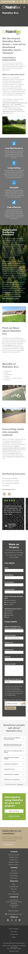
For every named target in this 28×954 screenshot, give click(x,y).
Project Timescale (10, 635)
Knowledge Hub (12, 453)
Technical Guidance (13, 894)
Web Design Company (14, 951)
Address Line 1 (9, 642)
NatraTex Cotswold (13, 855)
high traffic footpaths (8, 269)
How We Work (14, 873)
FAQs (13, 891)
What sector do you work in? (13, 609)
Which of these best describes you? (14, 597)
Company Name (10, 589)
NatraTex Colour (13, 857)
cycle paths (19, 269)
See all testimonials (8, 489)
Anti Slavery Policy (14, 934)
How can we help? (10, 664)
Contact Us (20, 784)
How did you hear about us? (13, 679)
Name (7, 568)
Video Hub (14, 889)
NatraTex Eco (13, 859)
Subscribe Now (8, 844)
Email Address (9, 575)
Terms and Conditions (13, 928)
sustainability (9, 282)
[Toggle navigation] (24, 7)
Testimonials (13, 878)
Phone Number (10, 582)
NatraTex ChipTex (14, 862)
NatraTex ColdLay (13, 448)
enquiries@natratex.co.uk (14, 914)
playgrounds (18, 456)
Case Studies (14, 875)
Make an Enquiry (14, 811)
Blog (13, 884)
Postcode (8, 657)
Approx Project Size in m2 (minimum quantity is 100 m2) (14, 627)
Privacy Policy (11, 695)
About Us (13, 870)
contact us (10, 449)
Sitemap (13, 937)
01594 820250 (8, 2)
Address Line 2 (9, 649)
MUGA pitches (10, 456)
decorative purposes (8, 267)
